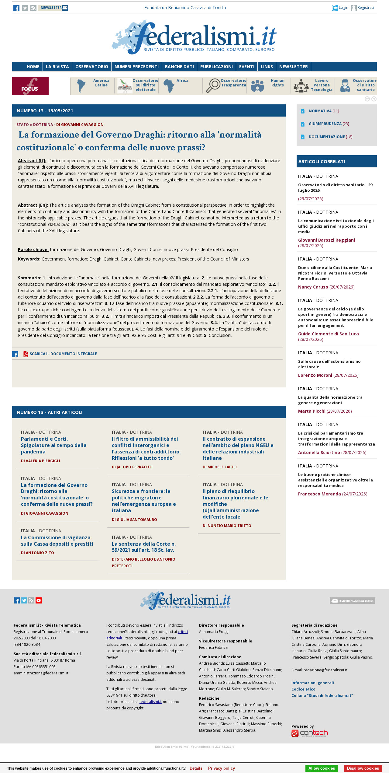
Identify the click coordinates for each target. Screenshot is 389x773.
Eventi (246, 66)
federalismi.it (150, 701)
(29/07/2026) (310, 198)
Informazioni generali (312, 682)
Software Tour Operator (194, 753)
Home (33, 66)
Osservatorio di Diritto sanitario (363, 85)
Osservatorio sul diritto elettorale (143, 85)
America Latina (99, 83)
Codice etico (303, 689)
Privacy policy (220, 768)
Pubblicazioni (216, 66)
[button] (340, 8)
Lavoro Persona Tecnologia (319, 85)
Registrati (365, 7)
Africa (180, 80)
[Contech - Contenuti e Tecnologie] (309, 733)
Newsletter (293, 66)
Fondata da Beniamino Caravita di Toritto (185, 7)
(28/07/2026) (326, 242)
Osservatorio (91, 66)
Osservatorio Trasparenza (231, 83)
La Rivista (57, 66)
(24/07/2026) (332, 494)
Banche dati (179, 66)
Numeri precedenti (137, 66)
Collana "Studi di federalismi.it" (322, 695)
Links (267, 66)
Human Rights (275, 83)
